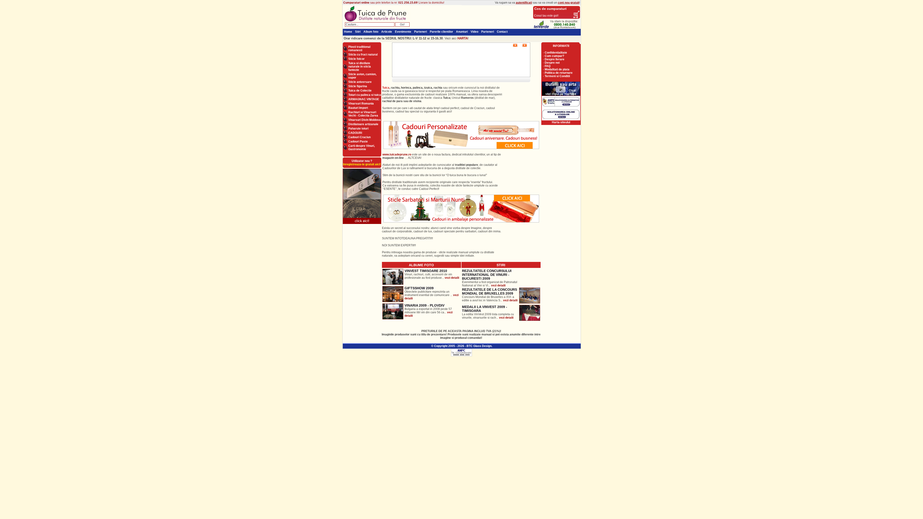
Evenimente (403, 31)
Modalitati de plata (557, 69)
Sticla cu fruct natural (363, 54)
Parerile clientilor (441, 31)
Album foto (370, 31)
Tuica (385, 87)
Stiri (358, 31)
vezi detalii (452, 277)
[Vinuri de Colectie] (362, 223)
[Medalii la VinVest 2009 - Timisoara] (529, 319)
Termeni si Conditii (557, 76)
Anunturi (462, 31)
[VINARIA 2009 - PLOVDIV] (392, 318)
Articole (386, 31)
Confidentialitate (556, 52)
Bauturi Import (358, 108)
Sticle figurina (357, 86)
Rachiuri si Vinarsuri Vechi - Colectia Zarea (363, 114)
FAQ (547, 66)
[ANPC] (461, 355)
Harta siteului (561, 122)
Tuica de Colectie (360, 90)
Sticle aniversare (360, 82)
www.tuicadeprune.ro (396, 154)
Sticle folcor (356, 59)
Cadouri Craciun (359, 137)
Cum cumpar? (554, 56)
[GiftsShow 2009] (392, 301)
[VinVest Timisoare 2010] (392, 283)
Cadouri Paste (358, 141)
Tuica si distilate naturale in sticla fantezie (359, 67)
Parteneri (420, 31)
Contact (502, 31)
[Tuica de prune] (377, 21)
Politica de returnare (559, 72)
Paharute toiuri (358, 128)
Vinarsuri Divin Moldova (364, 120)
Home (348, 31)
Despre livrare (554, 59)
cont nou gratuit (568, 2)
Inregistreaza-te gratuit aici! (362, 164)
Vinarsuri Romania (361, 103)
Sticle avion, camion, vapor (362, 76)
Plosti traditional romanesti (359, 48)
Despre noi (552, 62)
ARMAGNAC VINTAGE (363, 99)
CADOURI (355, 133)
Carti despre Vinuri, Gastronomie (361, 147)
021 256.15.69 (407, 2)
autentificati (524, 2)
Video (474, 31)
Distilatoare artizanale (363, 124)
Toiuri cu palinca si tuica (364, 95)
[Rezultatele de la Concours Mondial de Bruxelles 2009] (529, 302)
